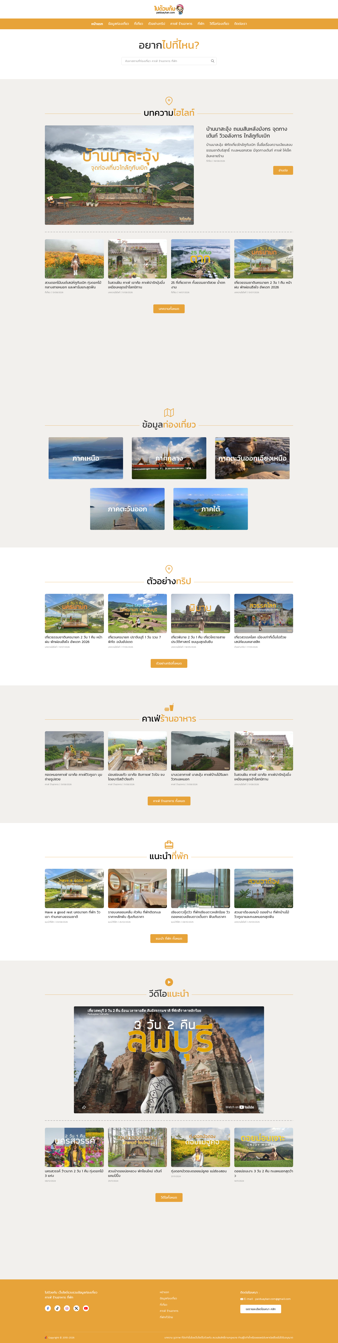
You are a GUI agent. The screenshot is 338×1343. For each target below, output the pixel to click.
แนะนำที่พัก (49, 1034)
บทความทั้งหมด (169, 421)
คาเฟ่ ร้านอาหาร (181, 23)
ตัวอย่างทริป (156, 23)
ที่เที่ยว (138, 23)
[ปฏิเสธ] (333, 1337)
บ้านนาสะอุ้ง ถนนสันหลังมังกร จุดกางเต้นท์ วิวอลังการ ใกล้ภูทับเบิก (246, 244)
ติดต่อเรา (240, 23)
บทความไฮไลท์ (114, 404)
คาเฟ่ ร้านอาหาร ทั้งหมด (169, 913)
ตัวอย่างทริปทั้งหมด (169, 775)
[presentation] (65, 126)
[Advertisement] (169, 455)
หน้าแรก (97, 23)
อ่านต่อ (283, 282)
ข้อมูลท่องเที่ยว (118, 23)
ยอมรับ (227, 1337)
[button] (166, 180)
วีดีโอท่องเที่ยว (219, 23)
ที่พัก (201, 23)
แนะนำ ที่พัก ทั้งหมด (169, 1050)
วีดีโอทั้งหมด (169, 1309)
